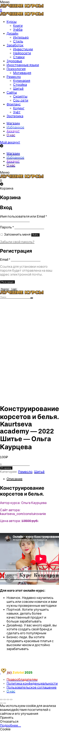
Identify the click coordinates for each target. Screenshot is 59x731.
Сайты (12, 92)
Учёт (16, 112)
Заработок (15, 45)
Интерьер (21, 37)
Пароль (7, 227)
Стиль (18, 41)
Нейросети (22, 53)
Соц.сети (20, 100)
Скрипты (20, 96)
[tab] (33, 479)
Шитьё (18, 88)
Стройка (20, 84)
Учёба (17, 29)
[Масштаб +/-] (11, 699)
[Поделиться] (4, 699)
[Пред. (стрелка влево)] (1, 703)
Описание (14, 479)
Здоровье (14, 61)
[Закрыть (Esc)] (1, 699)
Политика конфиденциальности (32, 683)
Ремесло (14, 77)
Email (5, 259)
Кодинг (18, 108)
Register (5, 289)
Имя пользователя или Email (23, 216)
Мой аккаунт (10, 142)
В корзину (6, 468)
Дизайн (12, 33)
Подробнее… (10, 725)
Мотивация (22, 73)
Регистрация (7, 282)
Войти (35, 235)
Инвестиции (23, 49)
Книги (18, 25)
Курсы (12, 21)
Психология (16, 69)
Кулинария (21, 80)
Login (14, 289)
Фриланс (14, 104)
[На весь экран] (8, 699)
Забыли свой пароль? (17, 242)
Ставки (19, 57)
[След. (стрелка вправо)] (4, 703)
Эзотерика (15, 116)
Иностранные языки (23, 65)
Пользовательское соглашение (32, 687)
